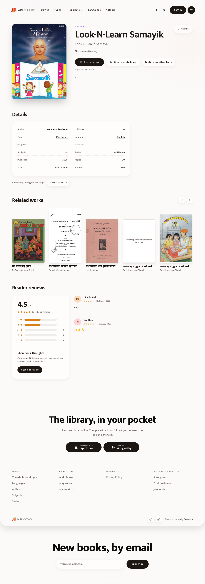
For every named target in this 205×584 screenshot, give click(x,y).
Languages (94, 10)
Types (57, 10)
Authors (110, 10)
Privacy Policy (114, 477)
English (121, 137)
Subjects (75, 10)
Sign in (178, 10)
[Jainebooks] (22, 10)
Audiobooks (66, 477)
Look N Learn (118, 152)
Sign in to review (29, 370)
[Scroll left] (182, 200)
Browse (45, 10)
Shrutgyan (159, 477)
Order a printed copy (125, 62)
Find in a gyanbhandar (157, 62)
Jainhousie (159, 489)
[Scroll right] (189, 200)
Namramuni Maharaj (57, 129)
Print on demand (163, 483)
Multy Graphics (185, 519)
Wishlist (185, 29)
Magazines (62, 137)
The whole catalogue (24, 477)
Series (15, 501)
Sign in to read (91, 62)
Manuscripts (66, 489)
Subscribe (138, 564)
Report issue (56, 183)
